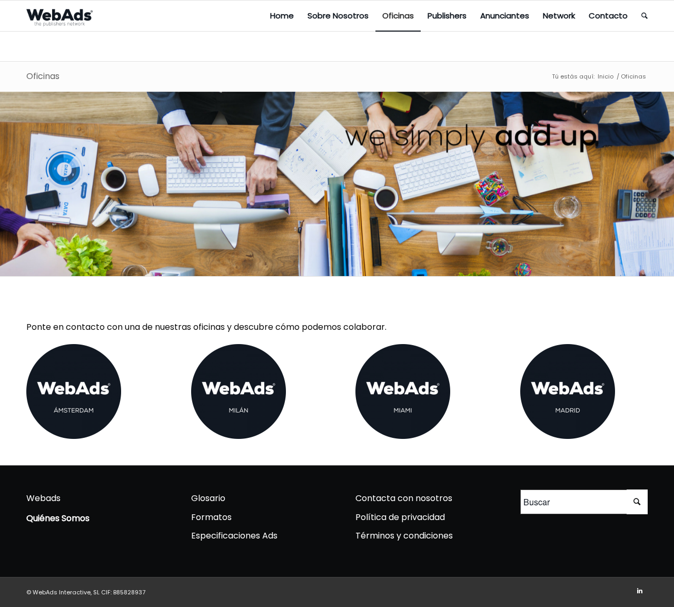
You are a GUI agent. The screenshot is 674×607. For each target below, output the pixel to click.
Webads (43, 498)
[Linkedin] (640, 591)
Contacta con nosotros (403, 498)
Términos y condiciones (404, 536)
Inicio (605, 77)
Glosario (208, 498)
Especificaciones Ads (234, 536)
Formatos (211, 517)
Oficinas (43, 76)
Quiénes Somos (58, 518)
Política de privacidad (400, 517)
